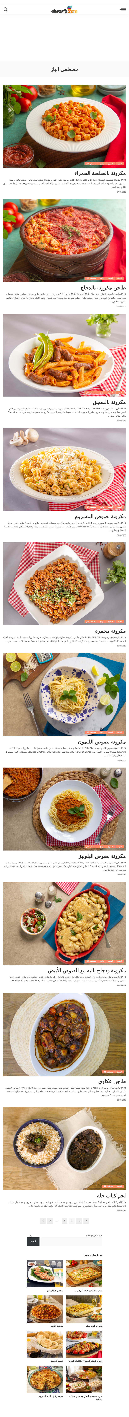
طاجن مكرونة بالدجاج (103, 287)
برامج (102, 164)
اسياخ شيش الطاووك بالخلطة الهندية (85, 1361)
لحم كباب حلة (111, 1195)
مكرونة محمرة (110, 631)
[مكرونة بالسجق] (64, 355)
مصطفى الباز (91, 164)
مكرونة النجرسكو (94, 1325)
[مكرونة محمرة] (64, 583)
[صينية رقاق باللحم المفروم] (45, 1379)
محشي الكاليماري (55, 1290)
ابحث (33, 1241)
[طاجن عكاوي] (64, 1034)
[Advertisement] (64, 38)
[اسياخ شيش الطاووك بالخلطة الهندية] (84, 1344)
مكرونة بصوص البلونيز (102, 856)
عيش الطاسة (57, 1361)
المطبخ (110, 164)
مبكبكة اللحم (57, 1325)
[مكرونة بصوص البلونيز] (64, 809)
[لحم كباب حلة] (64, 1148)
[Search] (6, 9)
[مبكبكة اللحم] (45, 1309)
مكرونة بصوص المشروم (100, 516)
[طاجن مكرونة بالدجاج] (64, 240)
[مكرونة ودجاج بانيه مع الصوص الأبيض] (64, 923)
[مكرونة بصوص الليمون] (64, 694)
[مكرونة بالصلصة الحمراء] (64, 126)
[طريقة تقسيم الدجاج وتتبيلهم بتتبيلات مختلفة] (84, 1379)
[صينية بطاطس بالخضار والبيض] (84, 1274)
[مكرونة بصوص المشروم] (64, 469)
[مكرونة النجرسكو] (84, 1309)
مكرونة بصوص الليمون (102, 741)
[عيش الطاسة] (45, 1344)
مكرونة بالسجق (109, 402)
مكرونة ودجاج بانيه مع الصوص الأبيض (87, 970)
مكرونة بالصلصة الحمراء (100, 173)
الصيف (119, 164)
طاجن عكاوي (112, 1081)
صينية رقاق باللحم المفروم (51, 1396)
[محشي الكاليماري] (45, 1274)
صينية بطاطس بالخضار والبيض (88, 1290)
